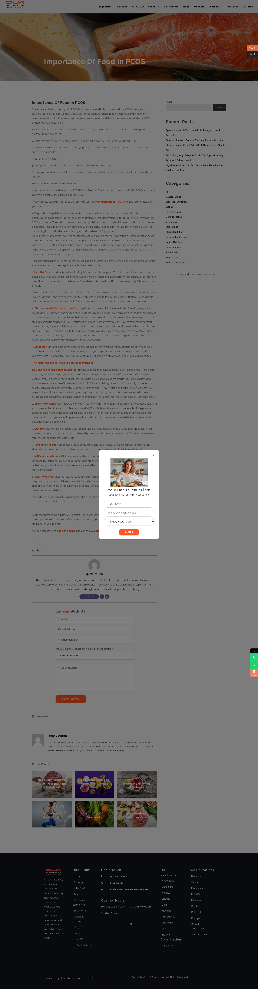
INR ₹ (251, 54)
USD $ (251, 48)
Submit (129, 532)
